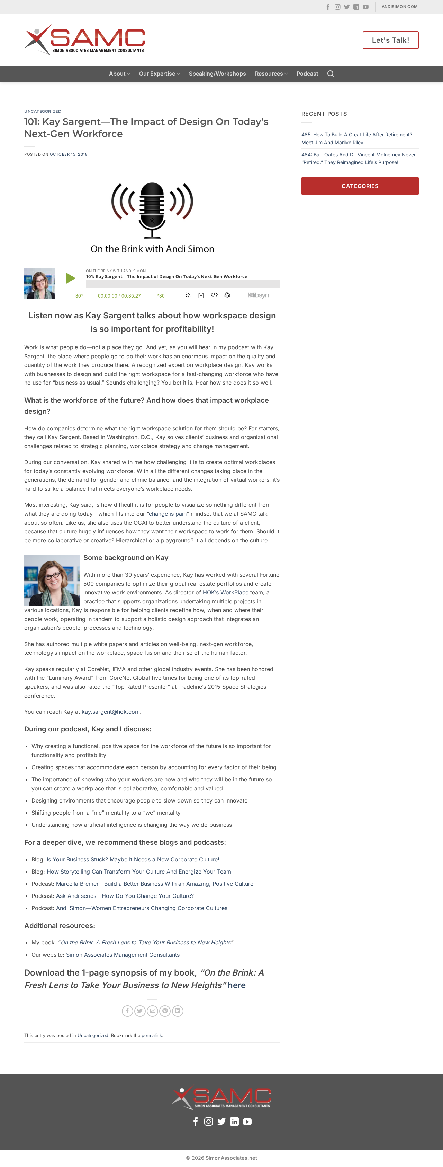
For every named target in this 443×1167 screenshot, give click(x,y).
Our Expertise (157, 73)
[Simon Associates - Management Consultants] (84, 40)
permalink (152, 1035)
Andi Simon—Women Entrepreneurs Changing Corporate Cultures (141, 907)
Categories (360, 185)
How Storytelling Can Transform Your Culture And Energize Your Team (139, 871)
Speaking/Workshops (217, 73)
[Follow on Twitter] (347, 7)
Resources (269, 73)
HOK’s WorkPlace (225, 592)
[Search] (330, 73)
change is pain (168, 513)
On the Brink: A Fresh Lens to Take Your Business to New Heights (145, 942)
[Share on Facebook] (127, 1011)
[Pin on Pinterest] (165, 1011)
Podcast (307, 73)
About (117, 73)
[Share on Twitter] (140, 1011)
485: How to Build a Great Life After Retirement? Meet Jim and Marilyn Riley (356, 138)
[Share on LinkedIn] (177, 1011)
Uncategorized (42, 111)
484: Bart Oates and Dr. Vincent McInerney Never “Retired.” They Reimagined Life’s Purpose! (358, 158)
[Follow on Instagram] (338, 7)
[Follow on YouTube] (366, 7)
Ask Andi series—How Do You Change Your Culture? (125, 895)
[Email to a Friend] (152, 1011)
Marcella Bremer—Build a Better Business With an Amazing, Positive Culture (154, 883)
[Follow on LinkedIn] (356, 7)
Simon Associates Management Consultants (122, 954)
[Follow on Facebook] (328, 7)
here (237, 985)
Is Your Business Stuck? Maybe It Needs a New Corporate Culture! (133, 859)
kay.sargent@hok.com (111, 711)
